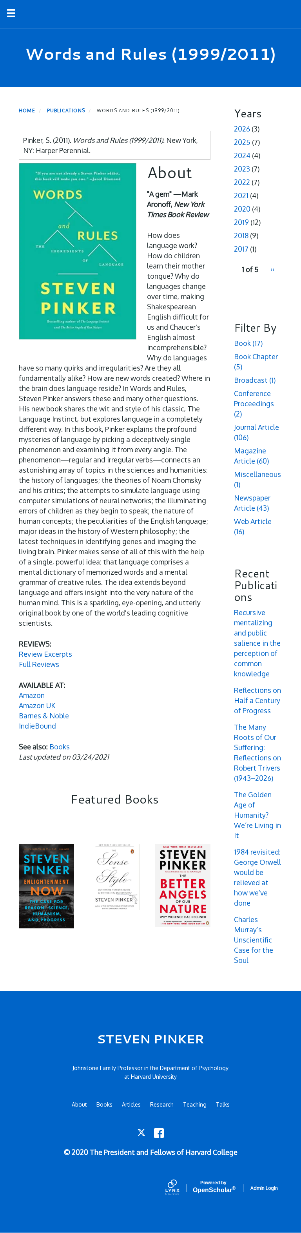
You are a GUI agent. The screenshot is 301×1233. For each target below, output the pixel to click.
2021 (241, 195)
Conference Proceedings (254, 403)
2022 (242, 182)
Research (162, 1104)
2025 (242, 142)
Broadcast (255, 380)
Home (27, 110)
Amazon (32, 695)
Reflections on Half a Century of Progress (257, 700)
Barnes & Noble (44, 715)
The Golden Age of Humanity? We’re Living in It (257, 815)
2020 (242, 209)
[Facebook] (159, 1133)
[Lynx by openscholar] (179, 1187)
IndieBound (37, 726)
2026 (242, 128)
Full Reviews (39, 664)
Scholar (213, 1186)
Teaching (195, 1104)
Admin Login (264, 1188)
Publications (66, 110)
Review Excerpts (45, 654)
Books (59, 746)
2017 (241, 249)
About (79, 1104)
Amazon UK (37, 705)
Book (248, 343)
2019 (241, 222)
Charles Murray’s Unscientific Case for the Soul (253, 939)
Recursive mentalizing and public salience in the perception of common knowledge (257, 643)
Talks (223, 1104)
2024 (242, 155)
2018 (241, 235)
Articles (131, 1104)
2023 (242, 168)
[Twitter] (142, 1133)
